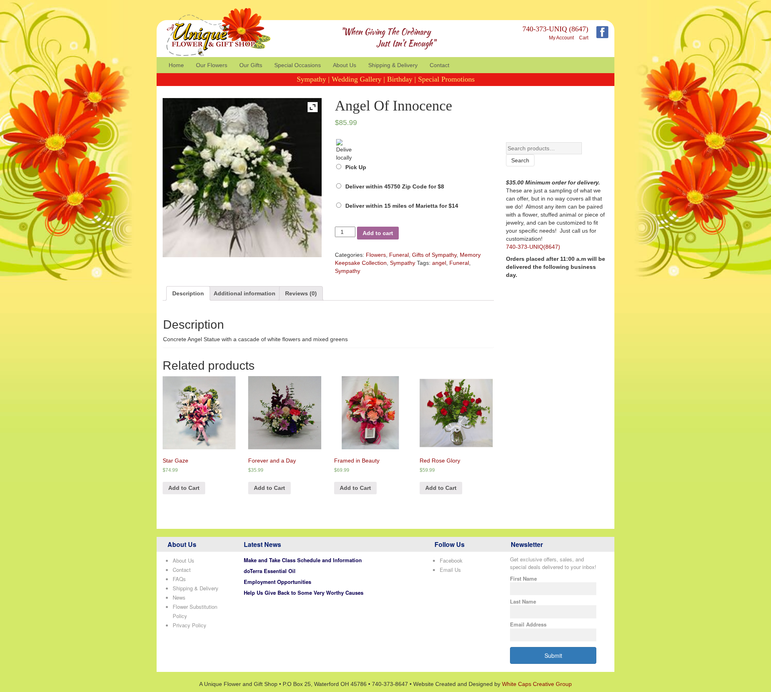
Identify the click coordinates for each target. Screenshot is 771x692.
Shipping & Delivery (393, 65)
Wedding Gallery (356, 79)
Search (520, 160)
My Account (561, 38)
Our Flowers (211, 65)
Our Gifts (250, 65)
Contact (439, 65)
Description (188, 293)
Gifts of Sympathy (434, 255)
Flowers (376, 255)
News (179, 597)
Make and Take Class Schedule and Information (303, 560)
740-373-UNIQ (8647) (555, 29)
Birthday (399, 79)
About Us (344, 65)
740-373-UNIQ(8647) (533, 247)
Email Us (450, 569)
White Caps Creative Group (537, 684)
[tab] (188, 293)
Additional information (244, 293)
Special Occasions (297, 65)
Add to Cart (184, 488)
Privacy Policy (189, 625)
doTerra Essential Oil (270, 571)
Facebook (451, 560)
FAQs (179, 579)
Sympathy (311, 79)
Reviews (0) (301, 293)
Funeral (399, 255)
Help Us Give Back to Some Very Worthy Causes (303, 592)
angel (439, 263)
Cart (583, 38)
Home (176, 65)
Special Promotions (446, 79)
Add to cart (378, 233)
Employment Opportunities (277, 582)
